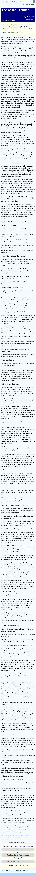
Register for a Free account (18, 855)
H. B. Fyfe (15, 2)
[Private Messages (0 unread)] (24, 4)
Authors (8, 2)
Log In (28, 4)
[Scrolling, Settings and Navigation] (34, 1)
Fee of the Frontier (25, 2)
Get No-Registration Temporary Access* (18, 861)
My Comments (24, 870)
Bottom (32, 4)
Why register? (18, 858)
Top (7, 870)
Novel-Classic (19, 32)
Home (2, 2)
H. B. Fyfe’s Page (14, 870)
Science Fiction (9, 32)
